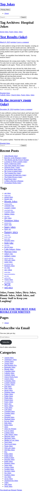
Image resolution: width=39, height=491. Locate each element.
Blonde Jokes (10, 201)
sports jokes (7, 272)
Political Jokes (9, 457)
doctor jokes (4, 32)
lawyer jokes (8, 247)
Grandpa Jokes (9, 413)
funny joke (8, 225)
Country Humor (9, 383)
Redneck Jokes (9, 266)
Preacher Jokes (9, 459)
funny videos (8, 406)
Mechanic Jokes (9, 438)
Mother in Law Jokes (11, 440)
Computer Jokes (9, 381)
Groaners (7, 415)
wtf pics (8, 287)
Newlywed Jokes (10, 444)
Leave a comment (23, 42)
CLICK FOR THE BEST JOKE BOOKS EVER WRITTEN (18, 310)
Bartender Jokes (9, 367)
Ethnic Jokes (8, 394)
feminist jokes (7, 223)
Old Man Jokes (9, 450)
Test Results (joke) (13, 37)
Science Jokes (9, 467)
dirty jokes (7, 218)
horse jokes (7, 238)
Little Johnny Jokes (12, 249)
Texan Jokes (8, 479)
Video (6, 482)
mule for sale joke (8, 258)
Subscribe (5, 342)
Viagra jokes (8, 280)
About (6, 13)
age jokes (7, 193)
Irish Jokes (8, 423)
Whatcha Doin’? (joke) (12, 167)
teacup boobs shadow (9, 274)
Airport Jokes (9, 358)
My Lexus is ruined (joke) (13, 171)
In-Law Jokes (9, 421)
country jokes (10, 208)
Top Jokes (7, 4)
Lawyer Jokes (9, 431)
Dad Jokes (7, 386)
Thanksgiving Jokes (11, 481)
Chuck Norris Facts (11, 377)
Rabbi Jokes (8, 461)
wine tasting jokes (8, 281)
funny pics (11, 232)
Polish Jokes (8, 456)
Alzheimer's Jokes (10, 359)
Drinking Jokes (11, 220)
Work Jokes (8, 486)
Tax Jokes (7, 477)
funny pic (7, 229)
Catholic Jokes (5, 95)
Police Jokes (8, 454)
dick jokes (6, 216)
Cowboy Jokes (9, 212)
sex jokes (8, 270)
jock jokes (6, 245)
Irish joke (8, 243)
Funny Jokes (13, 32)
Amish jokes (7, 195)
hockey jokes (7, 236)
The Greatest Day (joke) (12, 173)
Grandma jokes (9, 411)
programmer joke (8, 264)
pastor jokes (8, 262)
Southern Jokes (9, 475)
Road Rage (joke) (10, 179)
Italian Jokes (8, 425)
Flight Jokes (8, 398)
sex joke (7, 268)
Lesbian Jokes (9, 432)
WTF (7, 284)
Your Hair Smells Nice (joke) (14, 165)
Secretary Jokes (9, 471)
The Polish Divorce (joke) (13, 177)
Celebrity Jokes (9, 375)
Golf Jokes (8, 409)
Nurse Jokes (8, 446)
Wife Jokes (8, 484)
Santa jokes (8, 465)
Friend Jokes (8, 400)
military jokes (10, 256)
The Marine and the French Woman (16, 160)
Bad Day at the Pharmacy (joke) (15, 158)
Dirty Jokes (8, 388)
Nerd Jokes (8, 442)
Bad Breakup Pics (10, 365)
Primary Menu (5, 9)
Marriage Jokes (10, 252)
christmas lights (8, 204)
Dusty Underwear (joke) (12, 163)
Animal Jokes (9, 361)
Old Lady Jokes (9, 260)
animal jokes (8, 197)
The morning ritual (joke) (13, 169)
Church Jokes (15, 95)
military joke (8, 254)
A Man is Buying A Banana (13, 181)
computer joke (9, 206)
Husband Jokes (9, 419)
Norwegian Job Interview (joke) (15, 175)
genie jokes (7, 235)
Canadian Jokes (9, 371)
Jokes (21, 32)
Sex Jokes (7, 473)
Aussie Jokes (8, 363)
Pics (5, 452)
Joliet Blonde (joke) (11, 156)
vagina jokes (7, 277)
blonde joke (8, 199)
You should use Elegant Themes (11, 490)
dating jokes (9, 214)
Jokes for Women (10, 429)
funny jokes (10, 227)
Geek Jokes (8, 407)
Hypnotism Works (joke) (12, 183)
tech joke (6, 276)
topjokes (13, 42)
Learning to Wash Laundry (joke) (15, 162)
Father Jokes (8, 396)
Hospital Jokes (5, 93)
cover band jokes (8, 210)
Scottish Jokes (9, 469)
